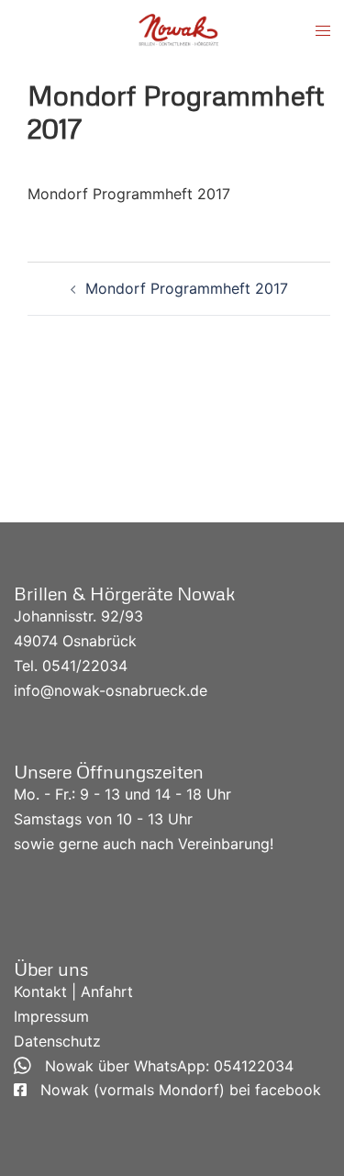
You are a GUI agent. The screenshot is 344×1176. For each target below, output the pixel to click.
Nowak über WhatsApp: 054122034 (162, 1066)
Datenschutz (57, 1041)
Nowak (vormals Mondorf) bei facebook (174, 1090)
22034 (105, 665)
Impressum (51, 1016)
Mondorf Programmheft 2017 (129, 194)
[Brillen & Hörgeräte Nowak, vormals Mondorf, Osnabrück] (179, 29)
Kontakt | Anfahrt (73, 991)
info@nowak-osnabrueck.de (110, 690)
